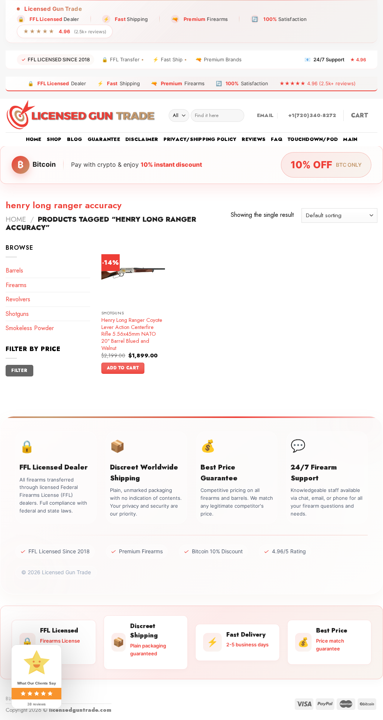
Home (34, 139)
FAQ (276, 139)
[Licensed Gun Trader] (81, 115)
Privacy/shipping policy (200, 139)
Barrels (14, 270)
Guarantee (104, 139)
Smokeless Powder (30, 328)
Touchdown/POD (313, 139)
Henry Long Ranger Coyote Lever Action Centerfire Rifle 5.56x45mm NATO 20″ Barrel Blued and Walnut (131, 334)
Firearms (16, 285)
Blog (74, 139)
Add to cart (123, 368)
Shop (54, 139)
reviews (254, 139)
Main (350, 139)
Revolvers (18, 299)
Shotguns (17, 314)
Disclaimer (141, 139)
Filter (19, 370)
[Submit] (237, 115)
